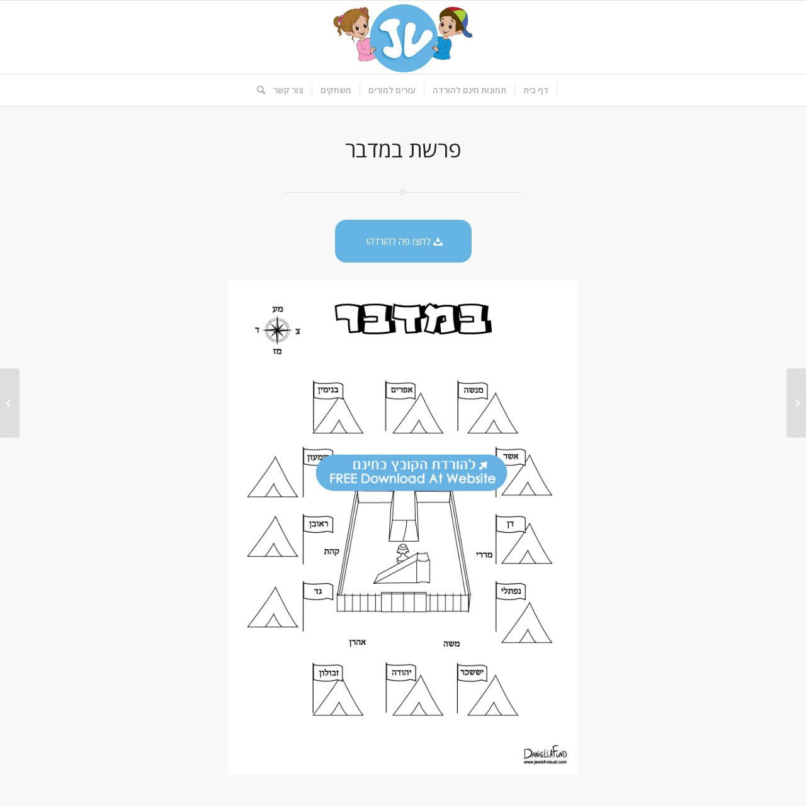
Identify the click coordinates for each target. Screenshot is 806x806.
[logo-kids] (403, 37)
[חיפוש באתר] (257, 90)
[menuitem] (536, 90)
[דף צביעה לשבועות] (796, 403)
